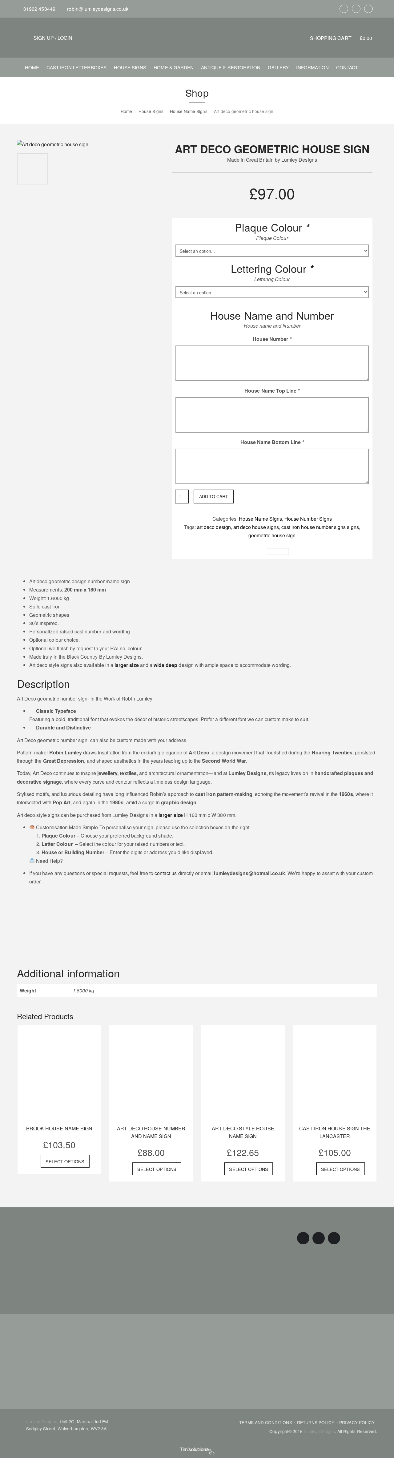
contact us (165, 873)
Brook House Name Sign (59, 1128)
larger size (127, 664)
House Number (272, 338)
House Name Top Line (272, 390)
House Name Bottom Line (272, 442)
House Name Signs (260, 518)
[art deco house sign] (52, 143)
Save (280, 551)
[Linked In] (297, 551)
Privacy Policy (357, 1422)
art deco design (214, 527)
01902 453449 (38, 8)
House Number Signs (308, 518)
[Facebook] (344, 9)
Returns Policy (316, 1422)
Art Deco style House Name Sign (243, 1132)
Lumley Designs (41, 1421)
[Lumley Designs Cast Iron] (197, 37)
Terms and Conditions (265, 1422)
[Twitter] (257, 551)
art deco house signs (256, 527)
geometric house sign (272, 535)
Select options (65, 1161)
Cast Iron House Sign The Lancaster (334, 1132)
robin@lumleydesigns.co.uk (97, 8)
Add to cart (213, 496)
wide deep (165, 664)
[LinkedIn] (368, 9)
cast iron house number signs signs (320, 527)
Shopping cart (341, 38)
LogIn (65, 37)
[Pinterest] (356, 9)
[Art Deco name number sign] (66, 168)
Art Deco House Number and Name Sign (151, 1132)
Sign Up (44, 37)
